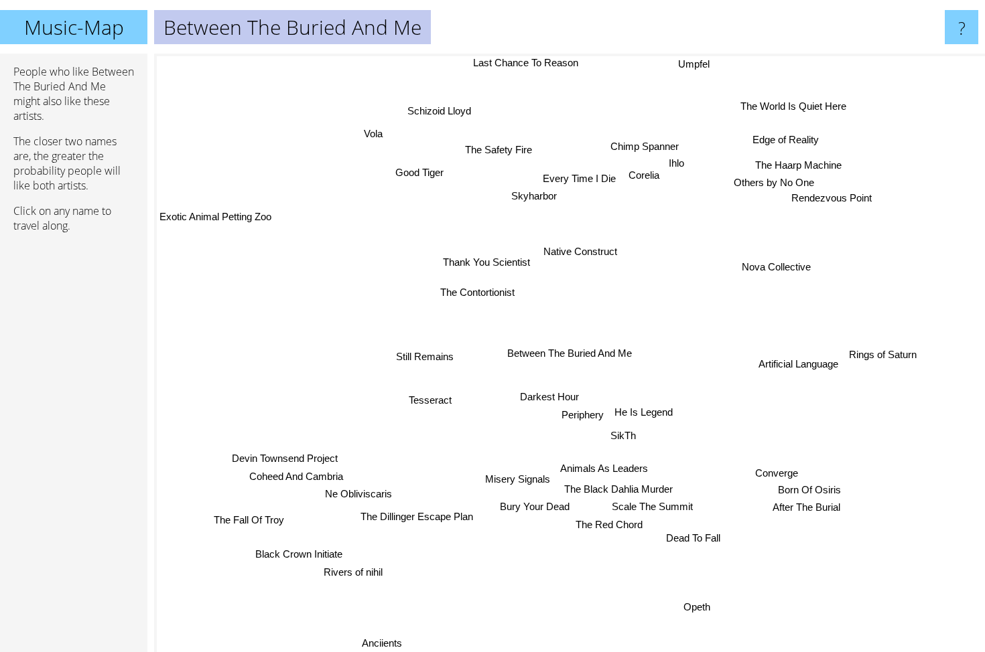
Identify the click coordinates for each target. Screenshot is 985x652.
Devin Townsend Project (285, 457)
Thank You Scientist (486, 261)
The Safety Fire (501, 149)
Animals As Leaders (604, 469)
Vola (375, 132)
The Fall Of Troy (248, 520)
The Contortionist (478, 291)
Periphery (580, 414)
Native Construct (584, 252)
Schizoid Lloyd (442, 110)
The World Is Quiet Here (796, 106)
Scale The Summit (651, 507)
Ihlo (665, 163)
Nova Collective (778, 267)
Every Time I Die (577, 177)
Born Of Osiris (807, 491)
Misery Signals (517, 479)
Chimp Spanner (646, 145)
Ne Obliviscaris (359, 493)
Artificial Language (799, 363)
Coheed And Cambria (295, 475)
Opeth (697, 606)
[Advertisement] (74, 448)
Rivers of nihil (353, 572)
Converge (773, 474)
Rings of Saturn (883, 355)
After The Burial (804, 509)
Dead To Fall (692, 538)
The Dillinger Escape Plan (414, 515)
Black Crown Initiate (300, 554)
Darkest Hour (550, 396)
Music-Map (74, 27)
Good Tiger (421, 171)
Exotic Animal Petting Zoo (215, 216)
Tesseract (431, 400)
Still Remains (426, 355)
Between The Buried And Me (569, 353)
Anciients (375, 643)
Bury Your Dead (535, 507)
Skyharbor (537, 195)
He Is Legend (641, 414)
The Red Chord (609, 525)
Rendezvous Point (830, 198)
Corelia (647, 180)
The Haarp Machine (800, 165)
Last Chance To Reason (516, 62)
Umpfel (694, 63)
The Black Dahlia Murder (618, 489)
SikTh (623, 435)
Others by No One (773, 182)
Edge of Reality (785, 139)
